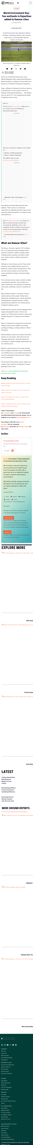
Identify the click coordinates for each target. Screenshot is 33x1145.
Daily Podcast (4, 1097)
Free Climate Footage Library (8, 1099)
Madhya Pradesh (5, 1109)
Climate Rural (4, 1115)
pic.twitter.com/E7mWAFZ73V (11, 231)
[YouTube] (8, 1043)
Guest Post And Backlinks (7, 1063)
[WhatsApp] (2, 1043)
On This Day (16, 8)
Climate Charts (4, 1133)
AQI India (3, 1129)
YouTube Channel (24, 426)
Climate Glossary (5, 1095)
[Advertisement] (16, 130)
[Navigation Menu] (30, 3)
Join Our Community (6, 1085)
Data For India (4, 1127)
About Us (3, 1049)
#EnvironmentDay (16, 106)
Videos (3, 1101)
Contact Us (4, 1051)
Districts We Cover (5, 1117)
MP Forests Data (5, 1124)
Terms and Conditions (6, 1072)
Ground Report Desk (16, 28)
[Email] (12, 450)
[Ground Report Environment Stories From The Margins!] (7, 3)
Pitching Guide (5, 1088)
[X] (10, 1043)
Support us (4, 371)
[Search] (18, 3)
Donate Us (3, 1083)
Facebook (16, 413)
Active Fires (4, 1131)
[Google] (16, 1043)
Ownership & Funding (6, 1056)
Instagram (8, 413)
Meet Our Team (5, 1054)
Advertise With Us (5, 1065)
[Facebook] (13, 1043)
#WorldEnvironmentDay (12, 220)
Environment (4, 1106)
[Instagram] (5, 1043)
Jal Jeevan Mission (5, 1135)
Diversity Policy (5, 1070)
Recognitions (4, 1058)
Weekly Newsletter (5, 1081)
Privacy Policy (4, 1067)
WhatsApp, (6, 426)
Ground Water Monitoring (7, 1138)
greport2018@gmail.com (23, 417)
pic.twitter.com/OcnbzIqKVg (11, 160)
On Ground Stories (5, 1111)
